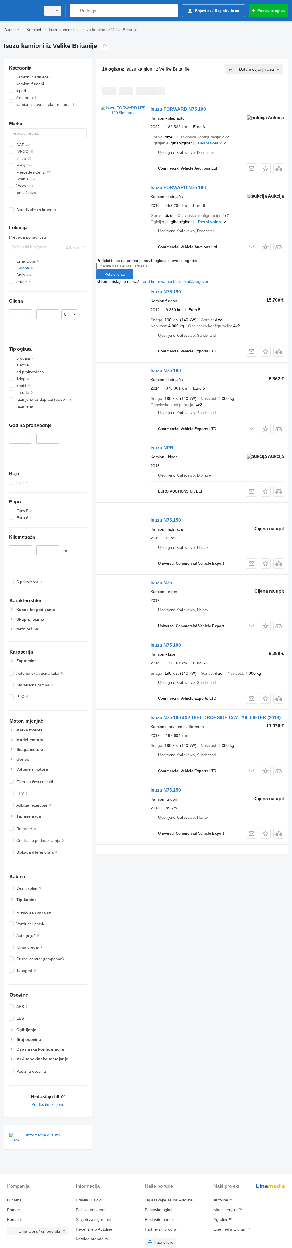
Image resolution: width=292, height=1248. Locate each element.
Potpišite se (114, 274)
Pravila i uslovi (89, 1200)
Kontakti (14, 1219)
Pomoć (13, 1209)
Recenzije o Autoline (94, 1229)
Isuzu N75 (161, 582)
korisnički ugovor (193, 281)
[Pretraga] (75, 10)
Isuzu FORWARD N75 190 (178, 109)
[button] (265, 168)
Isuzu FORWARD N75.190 (178, 187)
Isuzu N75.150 (166, 520)
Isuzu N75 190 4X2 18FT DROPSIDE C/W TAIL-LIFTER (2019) (216, 717)
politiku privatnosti (159, 281)
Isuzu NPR (162, 447)
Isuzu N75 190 (166, 291)
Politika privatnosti (92, 1209)
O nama (14, 1200)
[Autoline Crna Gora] (21, 10)
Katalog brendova (92, 1239)
